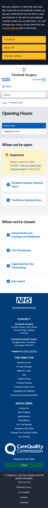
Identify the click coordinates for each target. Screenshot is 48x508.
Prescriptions (24, 420)
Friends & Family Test (24, 387)
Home (4, 103)
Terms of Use (24, 482)
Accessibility (24, 492)
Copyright (24, 502)
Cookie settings (10, 28)
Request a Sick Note (24, 428)
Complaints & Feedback (24, 391)
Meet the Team (24, 370)
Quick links (9, 125)
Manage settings (13, 56)
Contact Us (24, 408)
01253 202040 (30, 351)
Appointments (24, 416)
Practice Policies (24, 383)
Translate (36, 79)
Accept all (9, 39)
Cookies (24, 497)
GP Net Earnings (24, 366)
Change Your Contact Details (24, 432)
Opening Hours (24, 362)
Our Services (24, 436)
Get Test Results (24, 424)
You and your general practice (24, 395)
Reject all (9, 47)
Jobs (24, 374)
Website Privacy (24, 487)
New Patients (24, 412)
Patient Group (24, 379)
